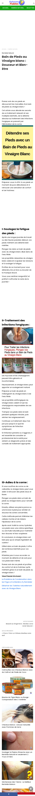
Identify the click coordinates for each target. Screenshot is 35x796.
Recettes (30, 8)
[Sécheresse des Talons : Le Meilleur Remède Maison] (17, 770)
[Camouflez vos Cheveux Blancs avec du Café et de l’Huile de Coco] (17, 658)
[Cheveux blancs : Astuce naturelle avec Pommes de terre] (17, 713)
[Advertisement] (17, 28)
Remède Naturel (17, 8)
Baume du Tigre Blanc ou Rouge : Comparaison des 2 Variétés (15, 698)
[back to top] (30, 788)
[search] (34, 3)
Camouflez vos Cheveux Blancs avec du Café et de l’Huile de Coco (17, 671)
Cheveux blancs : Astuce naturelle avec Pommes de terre (16, 726)
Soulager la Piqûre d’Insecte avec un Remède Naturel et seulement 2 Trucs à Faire (17, 754)
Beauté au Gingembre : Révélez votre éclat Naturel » (19, 625)
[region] (17, 84)
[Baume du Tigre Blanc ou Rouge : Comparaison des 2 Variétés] (17, 685)
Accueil (6, 8)
